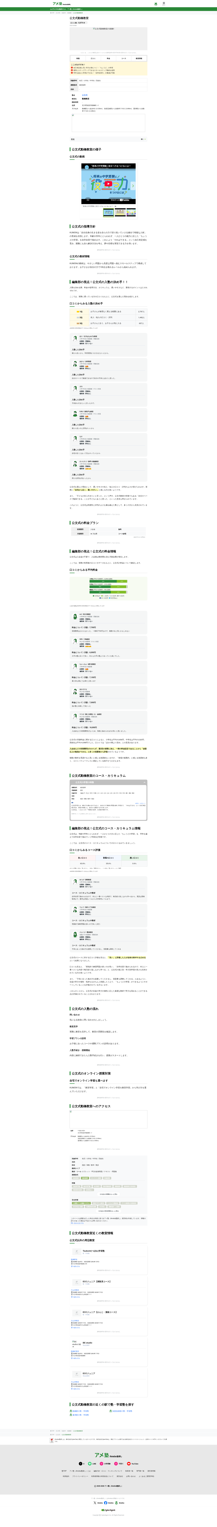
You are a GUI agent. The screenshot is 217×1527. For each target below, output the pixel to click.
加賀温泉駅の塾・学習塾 (122, 1411)
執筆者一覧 (129, 1471)
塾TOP (52, 13)
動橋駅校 (74, 1259)
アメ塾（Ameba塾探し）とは (80, 1471)
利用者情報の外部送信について (102, 1476)
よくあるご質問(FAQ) (146, 1476)
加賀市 (64, 13)
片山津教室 (75, 1290)
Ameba (100, 1503)
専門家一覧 (140, 1471)
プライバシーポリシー (80, 1476)
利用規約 (66, 1476)
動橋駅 (69, 13)
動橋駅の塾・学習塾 (81, 1411)
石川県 (58, 13)
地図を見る (76, 1266)
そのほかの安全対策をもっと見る (108, 1211)
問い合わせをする (77, 1223)
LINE (94, 1464)
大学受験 (107, 1463)
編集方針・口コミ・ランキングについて (108, 1471)
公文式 (84, 95)
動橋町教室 (75, 1351)
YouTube (135, 1464)
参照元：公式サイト (140, 803)
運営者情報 (151, 1471)
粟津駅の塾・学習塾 (81, 1415)
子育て (121, 1463)
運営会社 (120, 1476)
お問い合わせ (131, 1476)
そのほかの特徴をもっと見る (108, 1194)
